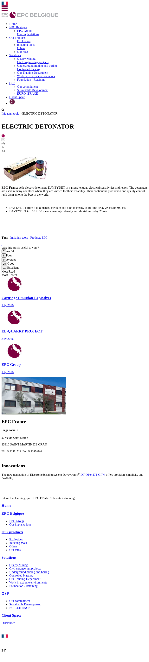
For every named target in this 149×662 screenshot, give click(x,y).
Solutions (15, 55)
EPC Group (24, 30)
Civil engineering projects (33, 62)
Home (13, 23)
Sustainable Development (32, 90)
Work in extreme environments (36, 76)
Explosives (23, 41)
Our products (17, 37)
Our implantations (28, 34)
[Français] (5, 3)
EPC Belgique (18, 27)
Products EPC (39, 237)
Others (21, 48)
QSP (12, 83)
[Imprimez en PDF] (3, 144)
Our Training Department (32, 72)
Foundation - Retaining (31, 79)
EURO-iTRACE (27, 93)
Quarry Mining (26, 58)
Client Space (17, 97)
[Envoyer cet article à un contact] (3, 140)
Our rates (22, 51)
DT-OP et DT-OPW (93, 474)
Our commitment (27, 86)
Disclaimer (8, 623)
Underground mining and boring (37, 65)
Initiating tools (26, 44)
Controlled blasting (28, 69)
